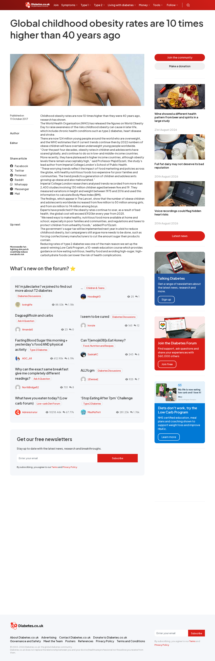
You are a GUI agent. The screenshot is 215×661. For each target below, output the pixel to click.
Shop (70, 15)
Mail (17, 193)
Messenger (22, 189)
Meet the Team (53, 641)
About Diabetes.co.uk (24, 637)
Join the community (179, 57)
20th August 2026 (166, 176)
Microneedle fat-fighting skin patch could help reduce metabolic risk (19, 251)
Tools (156, 5)
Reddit (19, 180)
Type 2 (98, 5)
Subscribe (117, 458)
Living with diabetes (121, 5)
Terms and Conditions (131, 641)
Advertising (48, 637)
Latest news (179, 236)
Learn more (169, 437)
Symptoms (68, 5)
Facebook (21, 166)
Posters (70, 641)
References (85, 641)
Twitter (19, 170)
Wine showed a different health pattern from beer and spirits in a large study (176, 117)
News (58, 15)
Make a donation (179, 66)
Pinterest (21, 175)
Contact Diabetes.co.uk (75, 637)
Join (56, 5)
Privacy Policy (70, 467)
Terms (54, 467)
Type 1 (85, 5)
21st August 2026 (166, 129)
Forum (81, 15)
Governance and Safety (25, 641)
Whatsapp (21, 184)
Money (143, 5)
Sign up (166, 299)
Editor (14, 142)
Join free (167, 364)
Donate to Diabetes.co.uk (110, 637)
